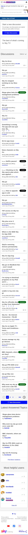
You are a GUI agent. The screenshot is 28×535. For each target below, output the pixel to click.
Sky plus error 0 (8, 221)
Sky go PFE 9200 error (10, 365)
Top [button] (15, 514)
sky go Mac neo (8, 374)
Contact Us (24, 520)
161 (20, 397)
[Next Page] (24, 397)
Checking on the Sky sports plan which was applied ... (10, 172)
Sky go (4, 70)
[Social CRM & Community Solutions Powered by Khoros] (23, 531)
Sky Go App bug (8, 256)
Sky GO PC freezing (9, 453)
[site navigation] (2, 2)
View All (14, 505)
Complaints (4, 520)
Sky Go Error (7, 61)
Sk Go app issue (8, 141)
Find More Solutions (14, 459)
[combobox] (13, 12)
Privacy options (5, 517)
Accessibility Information (21, 518)
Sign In (26, 2)
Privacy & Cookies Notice (7, 518)
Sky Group (3, 521)
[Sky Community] (9, 2)
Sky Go (4, 116)
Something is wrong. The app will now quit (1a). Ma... (10, 127)
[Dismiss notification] (26, 7)
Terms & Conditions (22, 517)
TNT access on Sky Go (10, 211)
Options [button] (22, 54)
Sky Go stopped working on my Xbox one (9, 83)
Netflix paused (11, 161)
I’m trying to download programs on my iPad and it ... (10, 280)
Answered (22, 92)
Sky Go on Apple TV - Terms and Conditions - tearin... (10, 328)
